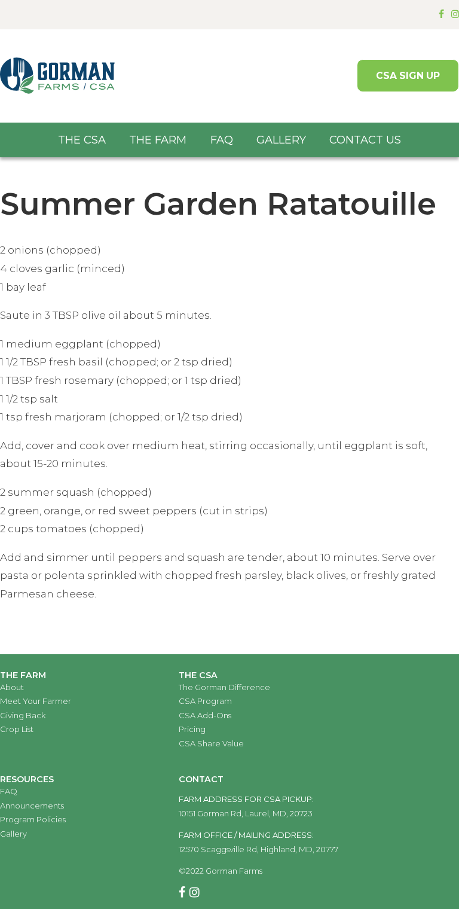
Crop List (16, 729)
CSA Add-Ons (205, 715)
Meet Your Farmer (35, 701)
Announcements (32, 805)
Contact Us (365, 140)
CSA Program (205, 701)
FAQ (221, 140)
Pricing (192, 729)
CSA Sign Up (408, 75)
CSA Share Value (211, 743)
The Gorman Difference (224, 687)
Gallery (281, 140)
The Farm (157, 140)
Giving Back (22, 715)
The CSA (82, 140)
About (12, 687)
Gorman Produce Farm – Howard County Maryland (57, 76)
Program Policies (33, 819)
